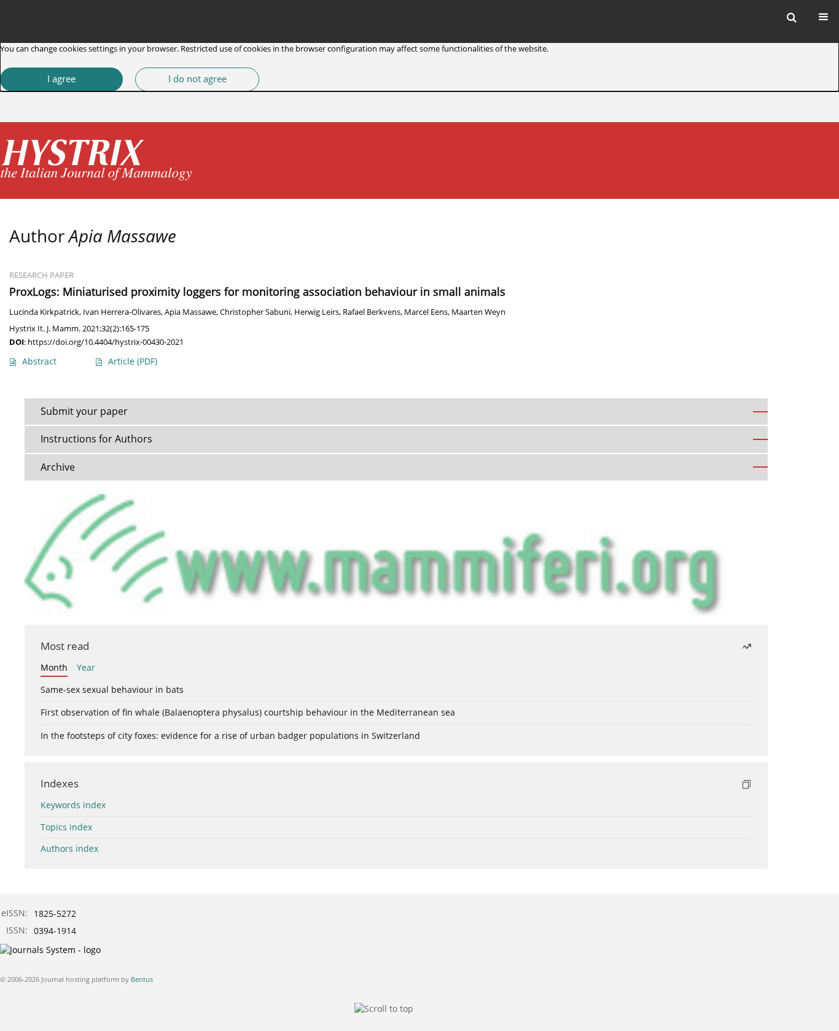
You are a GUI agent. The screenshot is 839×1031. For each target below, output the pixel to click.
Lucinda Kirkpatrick (44, 312)
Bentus (142, 979)
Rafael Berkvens (371, 312)
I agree (61, 78)
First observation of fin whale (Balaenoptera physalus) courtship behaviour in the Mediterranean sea (248, 712)
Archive (58, 467)
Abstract (39, 361)
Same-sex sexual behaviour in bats (112, 689)
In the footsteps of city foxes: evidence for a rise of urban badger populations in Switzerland (230, 735)
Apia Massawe (190, 312)
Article (132, 361)
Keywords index (73, 805)
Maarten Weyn (478, 312)
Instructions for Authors (96, 439)
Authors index (69, 848)
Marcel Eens (426, 312)
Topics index (66, 827)
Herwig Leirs (316, 312)
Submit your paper (84, 411)
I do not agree (197, 78)
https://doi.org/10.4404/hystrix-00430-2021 (106, 341)
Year (86, 667)
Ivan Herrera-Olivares (122, 312)
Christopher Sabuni (255, 312)
